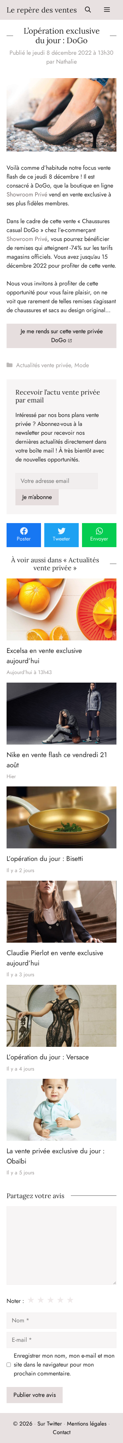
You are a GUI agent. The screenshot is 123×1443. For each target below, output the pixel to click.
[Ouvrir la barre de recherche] (87, 10)
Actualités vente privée (43, 365)
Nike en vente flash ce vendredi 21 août (57, 760)
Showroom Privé (27, 194)
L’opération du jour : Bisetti (45, 859)
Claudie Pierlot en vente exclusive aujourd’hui (55, 958)
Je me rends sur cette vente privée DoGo (62, 335)
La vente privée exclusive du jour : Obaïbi (56, 1156)
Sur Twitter (49, 1424)
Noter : (15, 1301)
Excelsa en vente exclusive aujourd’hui (44, 655)
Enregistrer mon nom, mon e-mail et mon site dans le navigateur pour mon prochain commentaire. (64, 1364)
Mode (81, 365)
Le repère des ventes (42, 10)
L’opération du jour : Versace (48, 1057)
